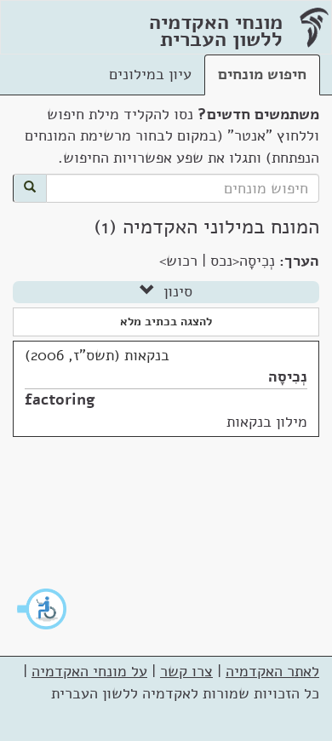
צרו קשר (186, 671)
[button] (42, 609)
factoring (60, 399)
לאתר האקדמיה (272, 671)
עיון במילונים (150, 74)
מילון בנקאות (266, 421)
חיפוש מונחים (262, 74)
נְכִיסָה (287, 376)
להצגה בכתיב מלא (166, 321)
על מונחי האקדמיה (89, 671)
